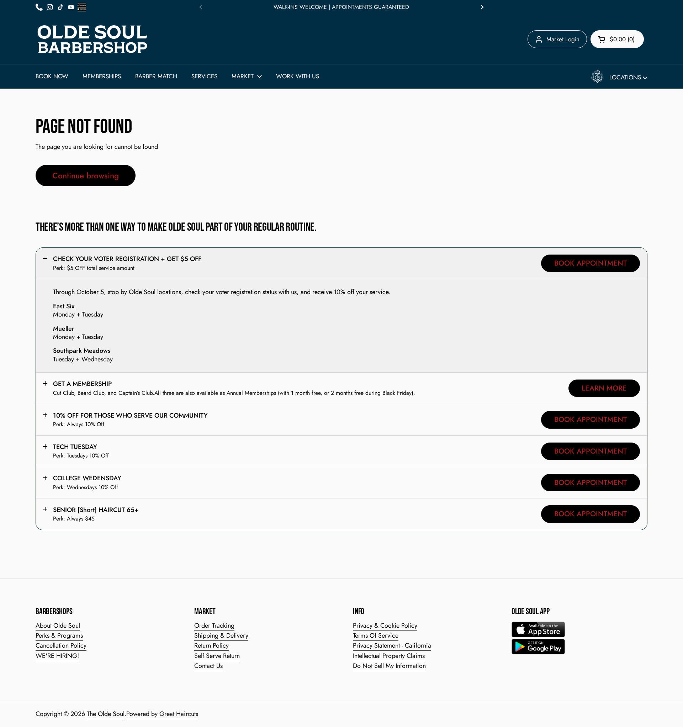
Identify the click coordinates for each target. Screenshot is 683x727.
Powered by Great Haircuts (162, 713)
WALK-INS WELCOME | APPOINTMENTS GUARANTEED (341, 7)
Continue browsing (85, 175)
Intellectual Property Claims (389, 655)
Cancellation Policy (61, 645)
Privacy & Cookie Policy (385, 625)
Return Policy (211, 645)
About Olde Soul (58, 625)
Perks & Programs (59, 635)
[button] (617, 39)
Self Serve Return (217, 655)
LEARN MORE (604, 388)
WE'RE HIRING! (57, 655)
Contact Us (208, 665)
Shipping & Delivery (221, 635)
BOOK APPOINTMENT (590, 263)
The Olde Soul (106, 713)
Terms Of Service (375, 635)
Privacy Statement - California (392, 645)
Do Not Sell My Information (389, 665)
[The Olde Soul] (92, 39)
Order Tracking (214, 625)
